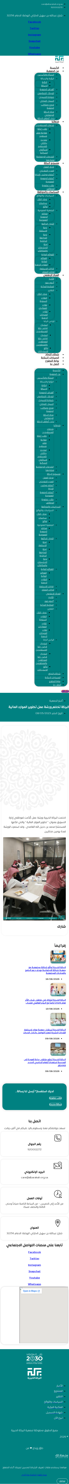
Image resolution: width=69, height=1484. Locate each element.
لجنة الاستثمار (43, 229)
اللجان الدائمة (48, 224)
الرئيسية (54, 68)
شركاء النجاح (52, 354)
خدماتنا (55, 121)
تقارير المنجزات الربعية (44, 314)
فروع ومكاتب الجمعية (47, 107)
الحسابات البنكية (50, 357)
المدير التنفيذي (46, 171)
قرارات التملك (48, 272)
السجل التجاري (47, 101)
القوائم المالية (47, 254)
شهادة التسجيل (46, 97)
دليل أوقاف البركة (46, 118)
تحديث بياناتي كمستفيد (42, 143)
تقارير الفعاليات (43, 307)
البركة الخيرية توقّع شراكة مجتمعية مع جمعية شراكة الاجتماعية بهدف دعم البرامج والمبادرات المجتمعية (45, 970)
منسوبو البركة (51, 163)
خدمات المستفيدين (44, 125)
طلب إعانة (42, 129)
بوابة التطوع (52, 361)
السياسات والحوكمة (48, 192)
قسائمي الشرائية (43, 151)
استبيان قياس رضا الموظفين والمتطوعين (42, 340)
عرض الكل (42, 199)
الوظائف (51, 189)
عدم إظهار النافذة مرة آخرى (34, 1475)
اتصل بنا (54, 364)
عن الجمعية (52, 71)
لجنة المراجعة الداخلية (43, 238)
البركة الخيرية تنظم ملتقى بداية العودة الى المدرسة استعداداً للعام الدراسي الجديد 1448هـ (45, 1062)
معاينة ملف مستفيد (41, 135)
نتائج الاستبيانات (43, 350)
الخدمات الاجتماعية (45, 156)
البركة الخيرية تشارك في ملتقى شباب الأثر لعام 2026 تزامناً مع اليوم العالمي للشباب (45, 1001)
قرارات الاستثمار (47, 268)
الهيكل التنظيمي (45, 93)
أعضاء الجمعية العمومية (47, 180)
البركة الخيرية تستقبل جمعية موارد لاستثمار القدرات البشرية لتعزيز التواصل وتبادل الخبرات (44, 1031)
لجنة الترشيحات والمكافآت (43, 247)
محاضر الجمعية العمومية (43, 217)
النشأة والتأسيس (45, 75)
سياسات (43, 203)
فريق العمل (48, 167)
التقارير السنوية (43, 300)
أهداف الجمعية (47, 89)
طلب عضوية (48, 185)
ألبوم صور (49, 283)
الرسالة (44, 85)
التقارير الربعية (41, 265)
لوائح (45, 206)
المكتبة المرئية (47, 286)
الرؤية (44, 82)
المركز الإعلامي (51, 275)
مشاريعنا (50, 160)
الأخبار (51, 279)
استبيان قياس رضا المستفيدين (42, 328)
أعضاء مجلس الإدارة (44, 174)
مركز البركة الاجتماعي (49, 114)
